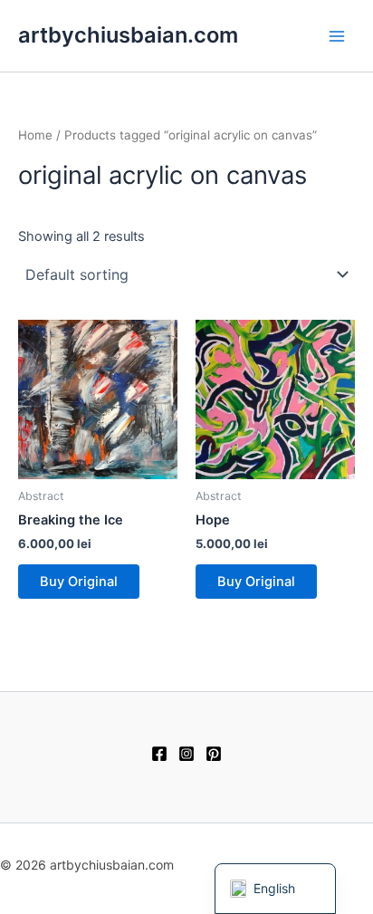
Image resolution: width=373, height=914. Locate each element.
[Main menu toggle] (337, 35)
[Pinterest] (214, 754)
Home (35, 135)
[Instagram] (186, 754)
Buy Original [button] (79, 581)
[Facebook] (159, 754)
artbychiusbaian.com (128, 35)
